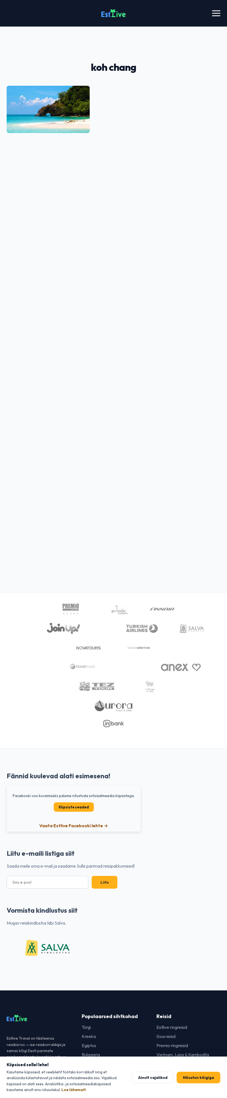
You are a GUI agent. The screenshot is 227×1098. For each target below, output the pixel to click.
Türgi (86, 1027)
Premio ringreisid (172, 1045)
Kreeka (89, 1036)
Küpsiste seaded (74, 807)
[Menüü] (216, 13)
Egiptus (89, 1045)
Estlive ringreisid (171, 1027)
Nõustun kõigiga (198, 1077)
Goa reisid (166, 1036)
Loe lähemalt (73, 1089)
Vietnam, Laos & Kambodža (182, 1054)
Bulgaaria (91, 1054)
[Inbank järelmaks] (113, 724)
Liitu (104, 882)
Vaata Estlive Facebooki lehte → (73, 825)
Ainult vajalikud (152, 1077)
